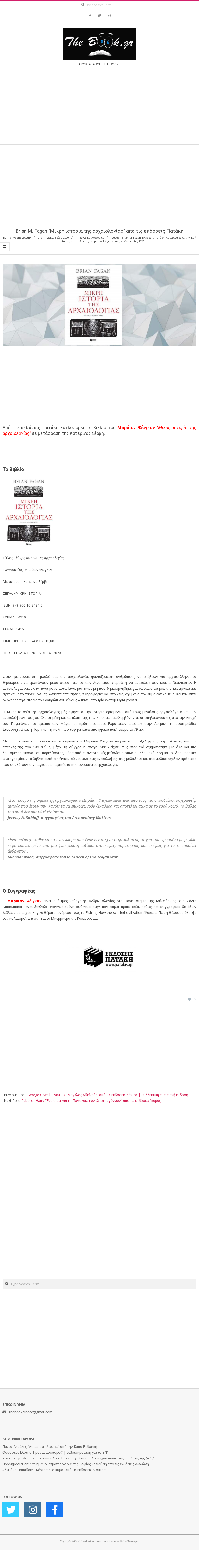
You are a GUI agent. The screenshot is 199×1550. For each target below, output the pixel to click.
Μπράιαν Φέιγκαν (101, 241)
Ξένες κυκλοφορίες (92, 237)
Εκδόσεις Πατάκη (153, 237)
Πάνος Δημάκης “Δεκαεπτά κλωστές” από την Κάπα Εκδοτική (49, 1446)
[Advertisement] (99, 108)
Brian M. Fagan (131, 237)
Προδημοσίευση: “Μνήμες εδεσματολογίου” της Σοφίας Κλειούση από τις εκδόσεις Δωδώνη (75, 1464)
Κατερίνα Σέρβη (176, 237)
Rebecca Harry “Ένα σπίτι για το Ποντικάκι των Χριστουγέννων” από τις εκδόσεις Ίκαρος (91, 1100)
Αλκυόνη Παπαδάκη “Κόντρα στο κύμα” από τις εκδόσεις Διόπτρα (54, 1470)
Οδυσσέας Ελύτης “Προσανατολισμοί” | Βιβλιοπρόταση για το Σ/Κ (55, 1452)
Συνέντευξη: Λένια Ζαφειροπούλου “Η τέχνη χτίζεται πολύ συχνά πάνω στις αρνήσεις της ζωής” (78, 1458)
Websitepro (133, 1541)
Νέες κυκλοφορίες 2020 (129, 241)
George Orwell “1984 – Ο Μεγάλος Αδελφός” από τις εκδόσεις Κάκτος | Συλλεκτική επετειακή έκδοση (107, 1094)
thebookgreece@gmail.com (30, 1412)
